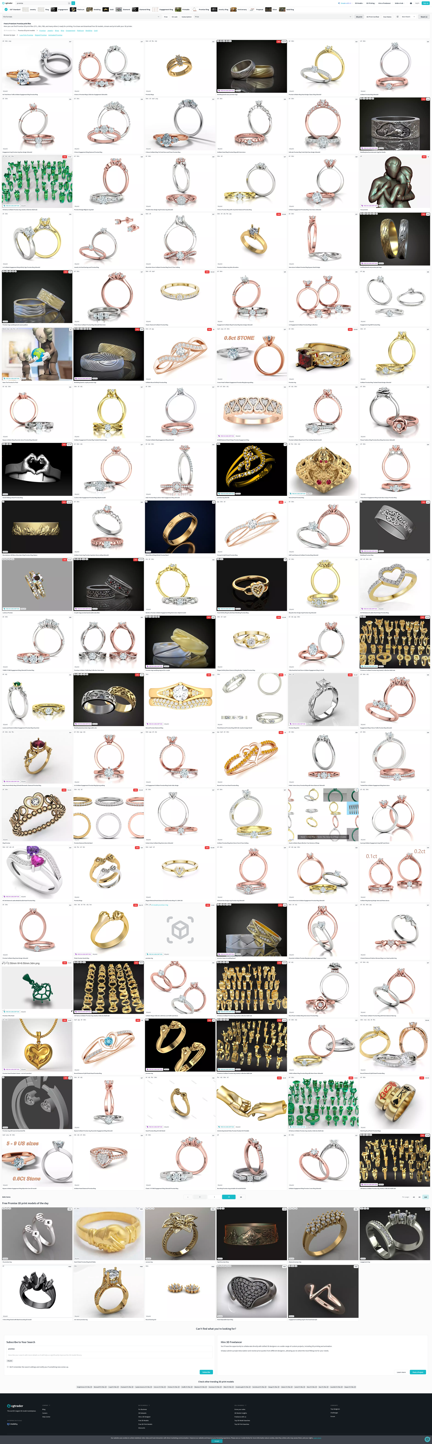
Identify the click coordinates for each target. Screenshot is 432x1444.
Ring (62, 30)
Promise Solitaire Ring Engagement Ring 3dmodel (160, 440)
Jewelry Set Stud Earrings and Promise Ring (86, 267)
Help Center (46, 1417)
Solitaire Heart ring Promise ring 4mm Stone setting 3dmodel (91, 555)
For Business (142, 1409)
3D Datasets (142, 1413)
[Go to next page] (229, 1197)
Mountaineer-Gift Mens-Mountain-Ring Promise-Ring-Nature (20, 555)
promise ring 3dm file (223, 497)
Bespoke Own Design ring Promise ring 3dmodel (302, 613)
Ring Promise (6, 843)
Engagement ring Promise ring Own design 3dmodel (17, 152)
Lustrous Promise (8, 613)
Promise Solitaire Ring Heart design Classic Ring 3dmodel (305, 94)
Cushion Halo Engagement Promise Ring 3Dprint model (90, 497)
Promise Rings (150, 94)
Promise (42, 30)
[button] (69, 3)
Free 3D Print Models (145, 1424)
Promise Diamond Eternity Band (83, 843)
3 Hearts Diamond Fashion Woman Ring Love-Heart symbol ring (378, 958)
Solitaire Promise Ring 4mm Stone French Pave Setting (232, 843)
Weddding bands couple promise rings (85, 382)
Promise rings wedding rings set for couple (158, 670)
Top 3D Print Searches (241, 1424)
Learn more (317, 1438)
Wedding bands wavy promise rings (227, 94)
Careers (44, 1413)
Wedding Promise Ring (366, 555)
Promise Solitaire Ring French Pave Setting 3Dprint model (305, 440)
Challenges (334, 1413)
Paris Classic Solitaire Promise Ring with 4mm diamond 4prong (378, 1016)
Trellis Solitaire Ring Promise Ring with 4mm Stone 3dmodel (306, 1073)
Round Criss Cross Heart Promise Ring (228, 785)
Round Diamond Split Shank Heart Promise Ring (88, 1073)
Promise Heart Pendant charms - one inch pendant (17, 1073)
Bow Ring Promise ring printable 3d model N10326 (231, 1188)
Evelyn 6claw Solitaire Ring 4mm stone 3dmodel (159, 843)
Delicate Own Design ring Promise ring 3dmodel (230, 900)
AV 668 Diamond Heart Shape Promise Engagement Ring (233, 440)
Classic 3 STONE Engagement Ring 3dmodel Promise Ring (162, 1188)
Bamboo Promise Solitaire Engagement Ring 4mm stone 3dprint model (166, 613)
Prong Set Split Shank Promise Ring (227, 555)
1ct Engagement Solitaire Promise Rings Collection (303, 325)
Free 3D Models (143, 1420)
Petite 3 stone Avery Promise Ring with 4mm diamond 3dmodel (307, 785)
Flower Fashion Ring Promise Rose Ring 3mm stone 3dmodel (377, 440)
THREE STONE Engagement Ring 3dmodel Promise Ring (18, 670)
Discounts (141, 1428)
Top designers (335, 1409)
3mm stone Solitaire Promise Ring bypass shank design (304, 267)
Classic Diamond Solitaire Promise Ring (157, 325)
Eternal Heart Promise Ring (296, 497)
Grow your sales (239, 1409)
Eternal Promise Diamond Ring (154, 728)
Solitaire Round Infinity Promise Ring (156, 382)
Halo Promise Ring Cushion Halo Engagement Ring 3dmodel (163, 497)
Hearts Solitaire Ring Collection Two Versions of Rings (304, 843)
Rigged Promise (41, 35)
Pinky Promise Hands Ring (81, 958)
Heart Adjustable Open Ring (225, 1319)
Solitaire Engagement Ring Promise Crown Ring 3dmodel (305, 1188)
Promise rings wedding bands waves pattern (15, 325)
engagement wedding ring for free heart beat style (303, 1319)
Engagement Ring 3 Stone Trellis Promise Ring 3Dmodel (376, 728)
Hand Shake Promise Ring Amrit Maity (85, 1262)
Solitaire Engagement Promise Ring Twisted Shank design (90, 440)
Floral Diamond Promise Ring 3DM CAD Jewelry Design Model (234, 728)
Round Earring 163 (151, 1319)
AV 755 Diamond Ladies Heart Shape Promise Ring (374, 613)
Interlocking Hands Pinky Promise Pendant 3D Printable (233, 1131)
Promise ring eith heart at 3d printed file (14, 1131)
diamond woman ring (295, 1262)
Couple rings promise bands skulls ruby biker (87, 613)
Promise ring (292, 382)
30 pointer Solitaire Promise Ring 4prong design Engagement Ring (307, 958)
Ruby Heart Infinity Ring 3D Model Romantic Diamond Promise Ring (22, 785)
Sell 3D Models (239, 1405)
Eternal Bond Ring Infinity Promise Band (157, 555)
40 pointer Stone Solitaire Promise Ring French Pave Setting (163, 267)
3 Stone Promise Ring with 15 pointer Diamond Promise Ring (234, 209)
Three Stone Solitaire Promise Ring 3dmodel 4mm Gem (90, 325)
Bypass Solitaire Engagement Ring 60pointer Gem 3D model (19, 1188)
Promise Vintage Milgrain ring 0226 (84, 209)
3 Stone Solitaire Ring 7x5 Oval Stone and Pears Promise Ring (163, 152)
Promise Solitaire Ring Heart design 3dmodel (15, 958)
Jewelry (50, 30)
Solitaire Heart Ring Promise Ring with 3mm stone (231, 152)
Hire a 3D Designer (144, 1417)
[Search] (73, 3)
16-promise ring (7, 1262)
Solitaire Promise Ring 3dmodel (369, 94)
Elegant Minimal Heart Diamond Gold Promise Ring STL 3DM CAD (164, 900)
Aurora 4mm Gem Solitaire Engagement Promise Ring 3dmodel (306, 900)
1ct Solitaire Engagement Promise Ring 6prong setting (89, 785)
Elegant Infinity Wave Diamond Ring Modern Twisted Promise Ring (236, 670)
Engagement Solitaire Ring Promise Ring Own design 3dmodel (234, 325)
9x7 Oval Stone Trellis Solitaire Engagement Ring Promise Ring (20, 94)
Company (45, 1405)
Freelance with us (240, 1417)
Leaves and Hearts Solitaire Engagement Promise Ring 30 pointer (21, 728)
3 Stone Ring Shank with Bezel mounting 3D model (17, 1319)
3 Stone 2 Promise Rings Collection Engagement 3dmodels (90, 94)
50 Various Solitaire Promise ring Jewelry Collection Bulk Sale (20, 209)
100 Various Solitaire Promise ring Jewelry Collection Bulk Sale (378, 1188)
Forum (333, 1416)
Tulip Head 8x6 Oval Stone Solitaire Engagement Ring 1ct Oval (306, 670)
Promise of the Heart (8, 1016)
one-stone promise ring (81, 1319)
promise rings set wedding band (226, 958)
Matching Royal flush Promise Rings (370, 1131)
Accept (217, 1441)
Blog (43, 1409)
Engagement (70, 30)
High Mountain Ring (223, 1262)
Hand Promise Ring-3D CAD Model (155, 1131)
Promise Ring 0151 (294, 728)
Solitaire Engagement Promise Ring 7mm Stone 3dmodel (305, 209)
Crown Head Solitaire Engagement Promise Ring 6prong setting (235, 382)
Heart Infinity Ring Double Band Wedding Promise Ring (233, 613)
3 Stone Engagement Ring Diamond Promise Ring (88, 152)
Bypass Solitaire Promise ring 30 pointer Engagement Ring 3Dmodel (93, 1131)
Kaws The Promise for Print (10, 382)
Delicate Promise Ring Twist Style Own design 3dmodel (304, 152)
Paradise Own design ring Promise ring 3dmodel (159, 209)
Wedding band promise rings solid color (85, 728)
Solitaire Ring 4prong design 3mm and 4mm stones (374, 900)
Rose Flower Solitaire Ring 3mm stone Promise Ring (303, 1016)
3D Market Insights (240, 1413)
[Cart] (411, 3)
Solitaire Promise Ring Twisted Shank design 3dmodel (375, 382)
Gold (96, 30)
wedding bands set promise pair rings (371, 267)
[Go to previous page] (200, 1197)
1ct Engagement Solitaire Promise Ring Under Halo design (162, 785)
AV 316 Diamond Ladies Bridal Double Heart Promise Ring (19, 900)
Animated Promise (55, 35)
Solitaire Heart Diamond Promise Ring (85, 1188)
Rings (57, 30)
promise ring (149, 958)
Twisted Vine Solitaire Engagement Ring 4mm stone (375, 785)
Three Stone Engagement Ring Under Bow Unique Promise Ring (378, 497)
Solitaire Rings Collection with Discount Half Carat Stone (162, 1016)
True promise (364, 209)
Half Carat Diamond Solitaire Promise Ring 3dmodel (303, 555)
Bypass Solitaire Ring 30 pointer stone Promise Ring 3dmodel (20, 440)
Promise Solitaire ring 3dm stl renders (227, 267)
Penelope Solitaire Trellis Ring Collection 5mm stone (89, 670)
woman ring (149, 1262)
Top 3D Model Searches (242, 1420)
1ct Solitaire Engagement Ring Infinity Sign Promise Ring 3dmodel (21, 267)
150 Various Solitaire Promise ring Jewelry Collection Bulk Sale (92, 1016)
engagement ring (365, 1262)
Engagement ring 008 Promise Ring (370, 325)
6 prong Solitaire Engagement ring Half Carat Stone (374, 843)
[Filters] (397, 16)
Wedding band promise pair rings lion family (373, 152)
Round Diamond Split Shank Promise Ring (372, 1073)
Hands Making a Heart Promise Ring (13, 497)
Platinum (80, 30)
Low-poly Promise (26, 35)
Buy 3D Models (143, 1405)
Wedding (89, 30)
